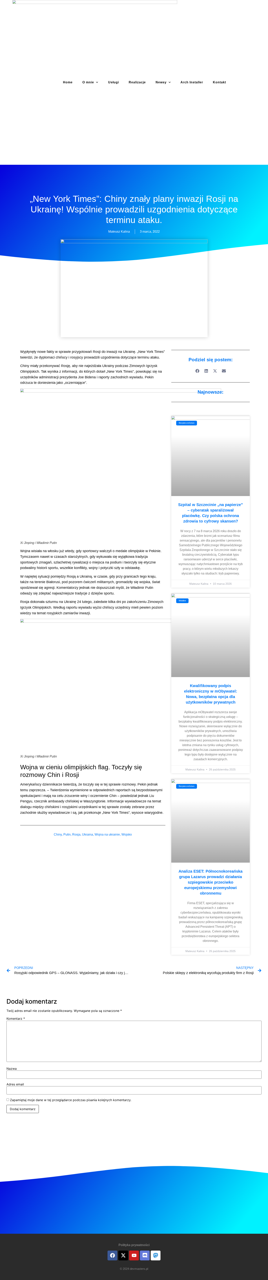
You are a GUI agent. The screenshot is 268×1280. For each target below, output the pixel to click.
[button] (197, 371)
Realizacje (137, 82)
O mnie (88, 82)
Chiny (58, 834)
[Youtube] (134, 1255)
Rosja (76, 834)
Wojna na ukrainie (107, 834)
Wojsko (126, 834)
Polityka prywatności (134, 1245)
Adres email (15, 1084)
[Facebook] (112, 1255)
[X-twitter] (123, 1255)
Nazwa (11, 1068)
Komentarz (15, 1018)
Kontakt (219, 82)
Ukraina (87, 834)
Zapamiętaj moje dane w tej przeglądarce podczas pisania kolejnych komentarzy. (70, 1100)
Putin (67, 834)
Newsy (161, 82)
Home (68, 82)
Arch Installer (191, 82)
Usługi (113, 82)
